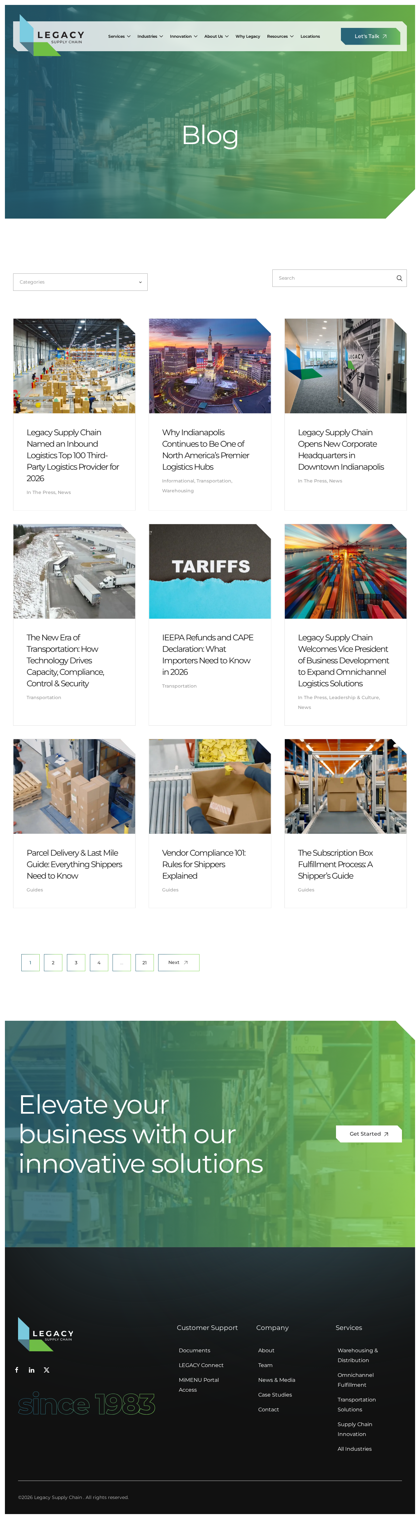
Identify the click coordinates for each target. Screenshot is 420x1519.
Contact (268, 1409)
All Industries (355, 1449)
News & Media (276, 1380)
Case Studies (275, 1395)
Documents (194, 1350)
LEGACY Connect (201, 1365)
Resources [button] (277, 36)
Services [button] (116, 36)
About (266, 1350)
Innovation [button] (181, 36)
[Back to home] (52, 36)
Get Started (366, 1134)
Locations (310, 36)
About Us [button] (213, 36)
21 (144, 963)
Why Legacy (248, 36)
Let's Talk (368, 36)
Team (265, 1365)
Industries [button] (147, 36)
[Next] (179, 962)
